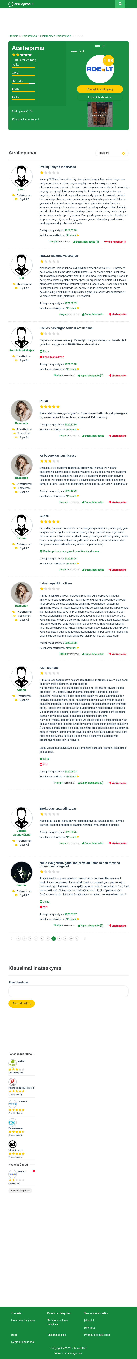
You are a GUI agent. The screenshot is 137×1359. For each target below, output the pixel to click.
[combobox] (112, 153)
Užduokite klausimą (100, 97)
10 (71, 938)
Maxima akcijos (57, 1334)
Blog (14, 1334)
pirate (21, 189)
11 (77, 938)
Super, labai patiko (87, 241)
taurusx (21, 885)
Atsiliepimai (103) (22, 111)
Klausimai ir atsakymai (25, 119)
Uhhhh (21, 689)
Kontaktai (16, 1313)
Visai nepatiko (116, 241)
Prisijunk (71, 235)
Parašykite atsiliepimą (100, 89)
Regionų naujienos (22, 1342)
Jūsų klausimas (18, 982)
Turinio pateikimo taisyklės (58, 1322)
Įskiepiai (89, 1320)
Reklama (89, 1327)
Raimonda (21, 423)
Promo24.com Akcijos (97, 1334)
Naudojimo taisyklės (96, 1313)
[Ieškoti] (120, 4)
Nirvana (21, 538)
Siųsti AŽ (24, 199)
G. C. (22, 278)
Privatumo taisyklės (58, 1313)
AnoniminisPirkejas (21, 350)
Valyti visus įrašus (20, 1190)
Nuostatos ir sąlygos (23, 1320)
